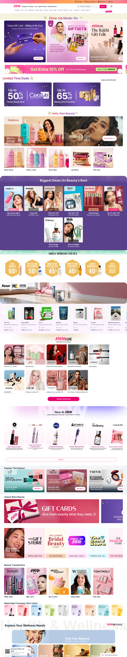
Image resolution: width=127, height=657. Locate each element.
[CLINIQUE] (99, 354)
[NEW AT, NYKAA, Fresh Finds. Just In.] (77, 543)
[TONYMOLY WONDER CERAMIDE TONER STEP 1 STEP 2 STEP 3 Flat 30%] (103, 581)
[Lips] (9, 610)
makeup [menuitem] (17, 10)
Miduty (75, 322)
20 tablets (9, 327)
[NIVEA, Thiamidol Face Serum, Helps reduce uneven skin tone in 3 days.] (56, 436)
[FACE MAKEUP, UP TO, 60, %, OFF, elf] (13, 268)
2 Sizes (95, 327)
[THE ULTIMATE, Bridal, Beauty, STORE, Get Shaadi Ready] (56, 543)
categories (25, 6)
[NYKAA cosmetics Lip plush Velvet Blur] (113, 198)
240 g (25, 327)
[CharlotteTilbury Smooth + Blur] (53, 198)
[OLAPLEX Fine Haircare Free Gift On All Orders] (33, 198)
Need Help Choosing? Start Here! (20, 603)
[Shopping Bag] (111, 6)
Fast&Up (6, 322)
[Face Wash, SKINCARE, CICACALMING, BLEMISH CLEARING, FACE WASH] (50, 610)
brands (31, 6)
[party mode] (63, 17)
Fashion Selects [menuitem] (85, 10)
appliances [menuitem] (31, 10)
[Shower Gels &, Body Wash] (103, 610)
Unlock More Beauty (14, 497)
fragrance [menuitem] (77, 10)
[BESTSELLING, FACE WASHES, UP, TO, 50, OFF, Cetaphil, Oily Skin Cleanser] (33, 268)
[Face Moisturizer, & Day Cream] (90, 610)
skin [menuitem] (22, 10)
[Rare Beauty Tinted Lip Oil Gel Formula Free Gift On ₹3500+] (93, 198)
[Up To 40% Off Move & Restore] (63, 293)
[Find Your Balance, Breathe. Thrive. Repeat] (78, 637)
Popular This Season (14, 468)
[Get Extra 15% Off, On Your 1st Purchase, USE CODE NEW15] (63, 69)
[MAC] (78, 380)
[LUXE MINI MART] (14, 354)
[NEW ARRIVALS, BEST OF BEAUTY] (113, 268)
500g (111, 327)
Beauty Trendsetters (14, 565)
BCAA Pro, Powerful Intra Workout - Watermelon (28, 325)
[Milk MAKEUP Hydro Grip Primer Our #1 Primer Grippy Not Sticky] (73, 229)
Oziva (40, 322)
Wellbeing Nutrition (114, 322)
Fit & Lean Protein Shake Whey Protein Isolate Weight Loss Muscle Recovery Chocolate (80, 325)
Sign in (103, 6)
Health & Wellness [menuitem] (63, 10)
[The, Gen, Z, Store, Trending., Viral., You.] (98, 543)
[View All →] (63, 460)
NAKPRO (58, 322)
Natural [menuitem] (46, 10)
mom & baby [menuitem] (53, 10)
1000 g (60, 327)
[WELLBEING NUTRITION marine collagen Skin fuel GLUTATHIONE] (81, 581)
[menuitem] (108, 11)
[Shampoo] (36, 610)
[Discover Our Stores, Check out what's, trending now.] (14, 543)
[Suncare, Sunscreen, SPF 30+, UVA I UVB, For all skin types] (117, 610)
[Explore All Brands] (63, 401)
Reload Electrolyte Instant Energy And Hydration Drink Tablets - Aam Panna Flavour (11, 325)
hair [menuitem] (26, 10)
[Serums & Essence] (77, 610)
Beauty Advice (52, 6)
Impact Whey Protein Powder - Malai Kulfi (62, 325)
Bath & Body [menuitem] (39, 10)
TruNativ (93, 322)
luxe (36, 6)
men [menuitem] (71, 10)
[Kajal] (63, 610)
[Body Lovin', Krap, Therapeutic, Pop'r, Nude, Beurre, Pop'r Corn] (81, 158)
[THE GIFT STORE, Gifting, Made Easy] (35, 543)
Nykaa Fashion (42, 6)
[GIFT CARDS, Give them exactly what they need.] (51, 511)
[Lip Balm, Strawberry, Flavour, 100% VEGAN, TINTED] (23, 610)
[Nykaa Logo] (17, 6)
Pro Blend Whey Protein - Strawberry (98, 325)
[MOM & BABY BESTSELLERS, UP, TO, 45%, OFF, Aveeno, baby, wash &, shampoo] (53, 268)
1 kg (77, 327)
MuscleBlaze (25, 322)
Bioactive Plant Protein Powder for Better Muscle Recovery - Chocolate (46, 325)
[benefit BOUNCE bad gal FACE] (14, 581)
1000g (43, 327)
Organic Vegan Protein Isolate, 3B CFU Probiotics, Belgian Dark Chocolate (115, 325)
